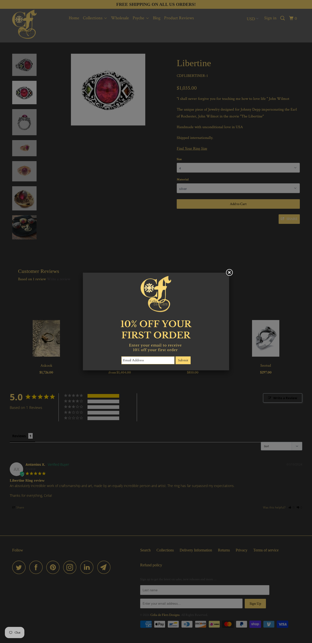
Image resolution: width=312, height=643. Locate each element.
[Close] (229, 272)
